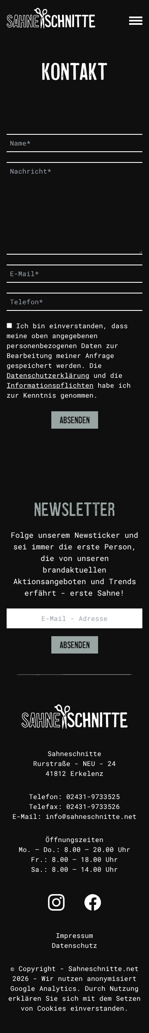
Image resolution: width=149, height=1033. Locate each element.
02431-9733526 (93, 806)
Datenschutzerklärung (48, 375)
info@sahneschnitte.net (91, 816)
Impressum (74, 935)
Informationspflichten (50, 385)
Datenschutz (74, 945)
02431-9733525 (93, 796)
